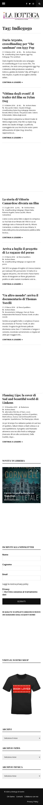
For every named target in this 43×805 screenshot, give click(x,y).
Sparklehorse (16, 419)
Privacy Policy (32, 801)
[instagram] (34, 3)
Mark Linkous (7, 417)
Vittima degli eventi (19, 115)
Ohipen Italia (29, 210)
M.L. (20, 52)
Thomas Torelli (27, 314)
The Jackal (23, 113)
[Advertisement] (21, 167)
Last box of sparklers (29, 414)
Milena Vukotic (13, 113)
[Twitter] (30, 3)
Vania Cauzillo (20, 212)
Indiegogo (6, 57)
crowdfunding (10, 54)
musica (15, 417)
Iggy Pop (29, 54)
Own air (26, 312)
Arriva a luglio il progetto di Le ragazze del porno (19, 250)
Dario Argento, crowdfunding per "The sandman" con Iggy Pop (18, 43)
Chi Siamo (11, 796)
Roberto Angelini (8, 212)
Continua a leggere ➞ (12, 82)
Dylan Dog (17, 110)
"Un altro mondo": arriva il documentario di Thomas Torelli (20, 299)
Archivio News (31, 52)
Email (5, 574)
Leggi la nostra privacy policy (15, 584)
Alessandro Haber (11, 108)
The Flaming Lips (27, 419)
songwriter (6, 419)
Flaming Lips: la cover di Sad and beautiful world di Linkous (20, 398)
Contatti (19, 796)
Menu (3, 3)
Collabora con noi (31, 796)
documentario (10, 312)
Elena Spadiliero (24, 257)
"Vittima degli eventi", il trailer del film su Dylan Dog (18, 97)
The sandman (15, 57)
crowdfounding (10, 210)
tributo (36, 419)
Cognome (7, 564)
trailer (29, 113)
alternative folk (10, 412)
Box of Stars (21, 412)
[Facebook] (26, 3)
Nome (5, 554)
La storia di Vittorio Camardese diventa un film (20, 201)
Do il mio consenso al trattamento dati (19, 593)
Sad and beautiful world (27, 417)
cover (28, 412)
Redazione (25, 407)
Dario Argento (21, 54)
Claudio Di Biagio (25, 108)
